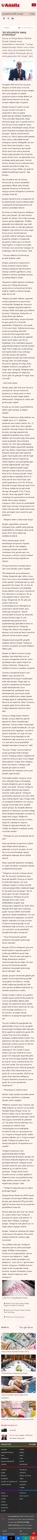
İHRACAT (3, 1475)
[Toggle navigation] (34, 4)
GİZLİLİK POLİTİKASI (8, 1534)
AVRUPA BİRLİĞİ (6, 1484)
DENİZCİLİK (4, 1508)
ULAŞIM (22, 1487)
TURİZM (3, 1499)
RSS (21, 1531)
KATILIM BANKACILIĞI (7, 1461)
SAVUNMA (23, 1484)
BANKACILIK (4, 1458)
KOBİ (2, 1455)
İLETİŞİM (32, 1444)
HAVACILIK (4, 1505)
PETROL (22, 1461)
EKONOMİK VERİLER (7, 1452)
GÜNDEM (6, 28)
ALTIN (21, 1458)
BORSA (22, 1452)
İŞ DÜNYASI (4, 1478)
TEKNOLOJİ (4, 1496)
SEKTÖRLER (23, 1470)
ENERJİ (3, 1493)
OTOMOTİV (23, 1472)
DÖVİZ (21, 1455)
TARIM (21, 1478)
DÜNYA (3, 1472)
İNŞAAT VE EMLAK (25, 1475)
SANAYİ (3, 1510)
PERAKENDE (23, 1481)
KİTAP (21, 1499)
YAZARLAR (23, 1493)
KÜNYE (5, 1531)
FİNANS (22, 1449)
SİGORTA (4, 1464)
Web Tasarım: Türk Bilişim (24, 1535)
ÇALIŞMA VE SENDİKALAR (9, 1481)
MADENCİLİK (23, 1464)
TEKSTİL (3, 1502)
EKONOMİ (4, 1449)
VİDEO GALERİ (24, 1496)
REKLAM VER (6, 1444)
